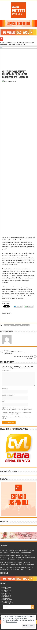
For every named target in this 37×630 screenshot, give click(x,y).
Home (3, 42)
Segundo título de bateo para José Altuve (23, 356)
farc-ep (18, 325)
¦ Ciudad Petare (5, 589)
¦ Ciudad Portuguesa (6, 603)
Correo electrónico (8, 395)
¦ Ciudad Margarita (6, 599)
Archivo (8, 42)
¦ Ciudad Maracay (5, 598)
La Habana (26, 325)
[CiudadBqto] (18, 9)
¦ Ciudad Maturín (5, 593)
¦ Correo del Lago (5, 590)
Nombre (5, 389)
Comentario (6, 370)
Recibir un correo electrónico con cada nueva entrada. (16, 417)
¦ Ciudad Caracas (5, 587)
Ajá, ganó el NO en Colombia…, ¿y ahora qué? (14, 352)
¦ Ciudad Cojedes (5, 595)
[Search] (32, 607)
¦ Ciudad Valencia (5, 596)
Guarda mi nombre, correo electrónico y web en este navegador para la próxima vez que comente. (17, 408)
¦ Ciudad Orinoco (5, 592)
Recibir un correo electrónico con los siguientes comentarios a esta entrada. (17, 413)
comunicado (9, 325)
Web (3, 401)
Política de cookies (11, 622)
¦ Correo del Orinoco (6, 601)
